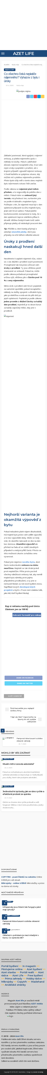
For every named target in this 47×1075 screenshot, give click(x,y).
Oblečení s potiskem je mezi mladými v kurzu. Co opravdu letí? (21, 936)
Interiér (8, 901)
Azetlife (6, 65)
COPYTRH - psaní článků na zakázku (18, 877)
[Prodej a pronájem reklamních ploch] (23, 1018)
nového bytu (28, 562)
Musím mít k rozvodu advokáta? (18, 764)
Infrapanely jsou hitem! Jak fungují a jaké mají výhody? (22, 908)
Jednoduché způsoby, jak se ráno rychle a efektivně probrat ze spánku (23, 792)
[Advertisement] (23, 24)
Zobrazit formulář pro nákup (27, 615)
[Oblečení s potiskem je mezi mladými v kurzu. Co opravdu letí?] (11, 930)
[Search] (43, 53)
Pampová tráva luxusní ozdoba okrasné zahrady (29, 739)
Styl (7, 929)
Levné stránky (38, 1072)
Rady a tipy (9, 70)
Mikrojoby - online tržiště (13, 883)
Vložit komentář (15, 696)
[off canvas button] (2, 53)
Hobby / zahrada (12, 915)
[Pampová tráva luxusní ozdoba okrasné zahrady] (9, 738)
